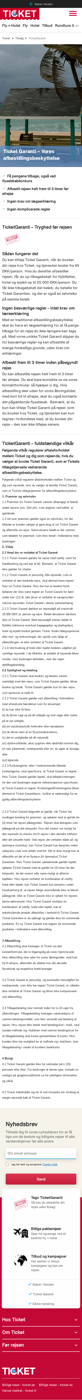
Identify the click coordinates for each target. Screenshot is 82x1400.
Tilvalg (19, 38)
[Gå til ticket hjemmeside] (19, 13)
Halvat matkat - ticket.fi (19, 1390)
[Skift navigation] (73, 13)
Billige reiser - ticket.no (56, 1384)
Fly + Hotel (11, 25)
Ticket (6, 38)
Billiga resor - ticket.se (18, 1384)
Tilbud (47, 25)
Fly (25, 25)
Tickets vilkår (50, 1164)
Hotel (34, 25)
